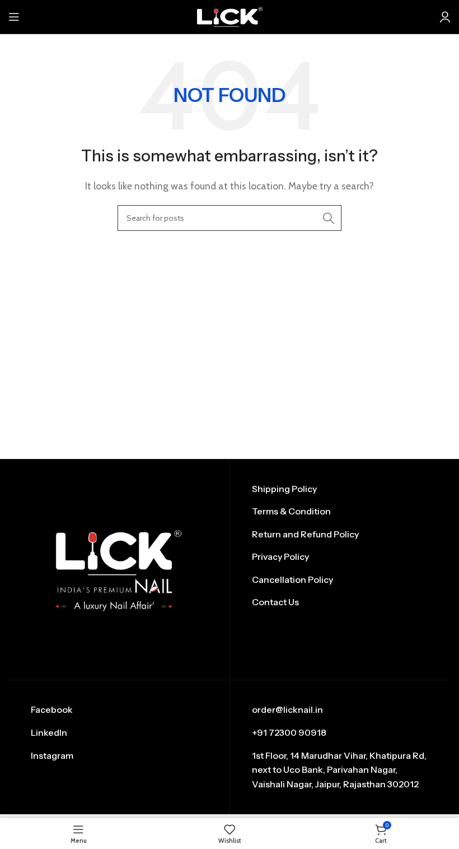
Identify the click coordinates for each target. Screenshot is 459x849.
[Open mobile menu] (14, 17)
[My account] (445, 17)
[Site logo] (229, 16)
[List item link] (340, 489)
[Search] (328, 218)
